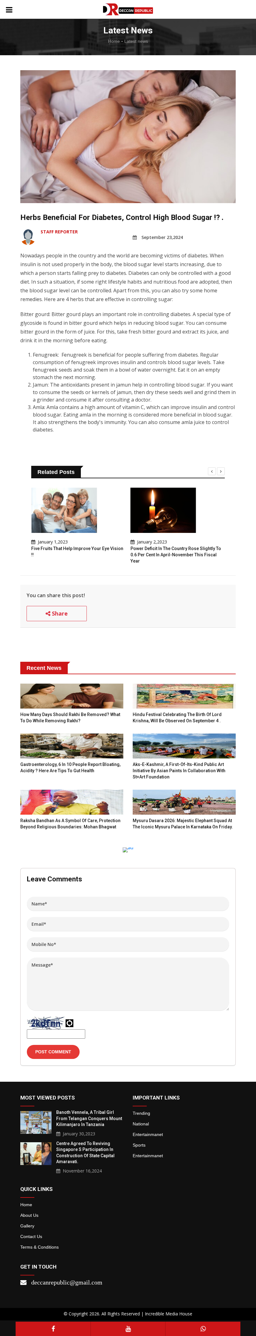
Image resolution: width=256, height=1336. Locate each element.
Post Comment (53, 1051)
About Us (29, 1215)
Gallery (27, 1225)
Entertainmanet (148, 1134)
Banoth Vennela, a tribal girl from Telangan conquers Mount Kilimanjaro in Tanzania (89, 1118)
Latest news (136, 41)
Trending (141, 1113)
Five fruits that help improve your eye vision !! (77, 551)
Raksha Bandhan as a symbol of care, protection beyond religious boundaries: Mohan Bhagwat (70, 823)
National (141, 1123)
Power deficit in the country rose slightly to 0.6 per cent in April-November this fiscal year (175, 554)
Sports (139, 1145)
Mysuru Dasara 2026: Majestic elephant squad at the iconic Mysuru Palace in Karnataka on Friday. (183, 823)
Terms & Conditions (39, 1247)
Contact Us (31, 1236)
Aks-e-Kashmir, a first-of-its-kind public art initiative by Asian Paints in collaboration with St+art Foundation (179, 770)
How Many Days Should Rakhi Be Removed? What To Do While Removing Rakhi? (70, 717)
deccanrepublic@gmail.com (66, 1282)
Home (114, 41)
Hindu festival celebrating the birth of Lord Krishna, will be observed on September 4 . (177, 717)
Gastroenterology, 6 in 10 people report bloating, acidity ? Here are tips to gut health (70, 767)
